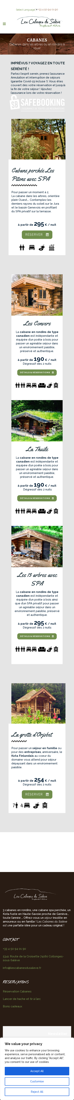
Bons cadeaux (12, 1006)
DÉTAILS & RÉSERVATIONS (35, 372)
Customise (37, 1081)
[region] (37, 1069)
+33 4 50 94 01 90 (48, 9)
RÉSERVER (34, 794)
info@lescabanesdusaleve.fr (22, 968)
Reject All (37, 1091)
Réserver (34, 234)
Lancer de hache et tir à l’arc (22, 999)
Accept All (37, 1071)
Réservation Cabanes (17, 991)
